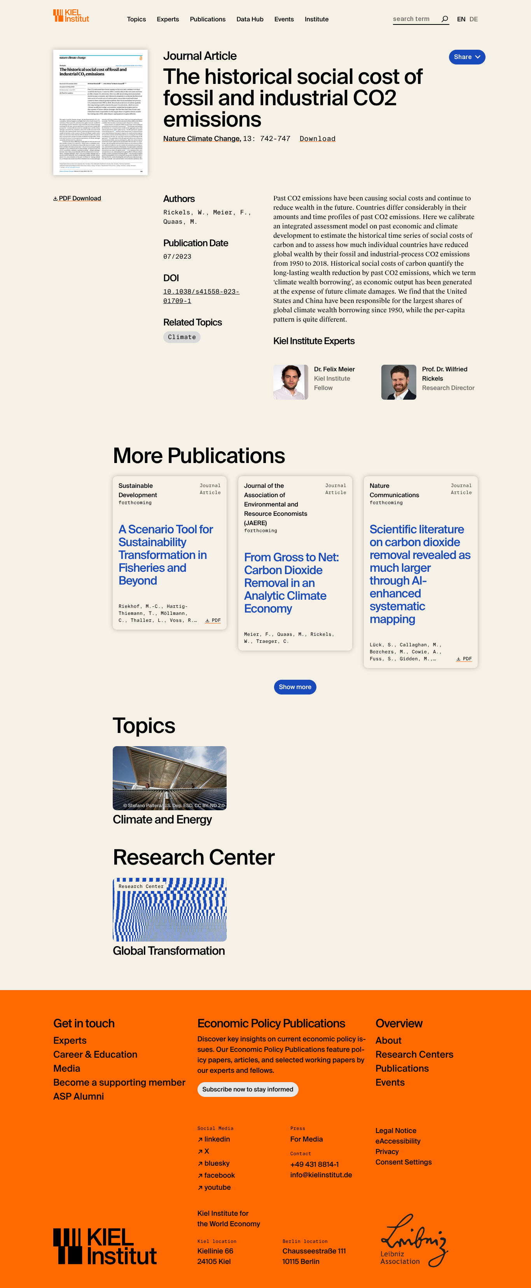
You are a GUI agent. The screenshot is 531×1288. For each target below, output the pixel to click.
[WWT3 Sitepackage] (82, 15)
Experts (70, 1041)
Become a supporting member (119, 1083)
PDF (216, 620)
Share (463, 57)
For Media (306, 1139)
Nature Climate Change (201, 138)
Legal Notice (396, 1130)
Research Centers (415, 1055)
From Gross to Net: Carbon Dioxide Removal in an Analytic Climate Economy (291, 583)
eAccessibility (398, 1141)
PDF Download (79, 198)
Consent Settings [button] (404, 1162)
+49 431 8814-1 (314, 1164)
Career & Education (95, 1055)
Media (66, 1069)
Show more (295, 687)
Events (390, 1083)
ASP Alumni (78, 1097)
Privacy (387, 1151)
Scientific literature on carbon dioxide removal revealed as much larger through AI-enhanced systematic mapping (420, 574)
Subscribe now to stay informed (248, 1089)
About (389, 1041)
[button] (136, 19)
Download (318, 138)
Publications (402, 1069)
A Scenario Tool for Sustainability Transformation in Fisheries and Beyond (166, 555)
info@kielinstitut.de (321, 1175)
